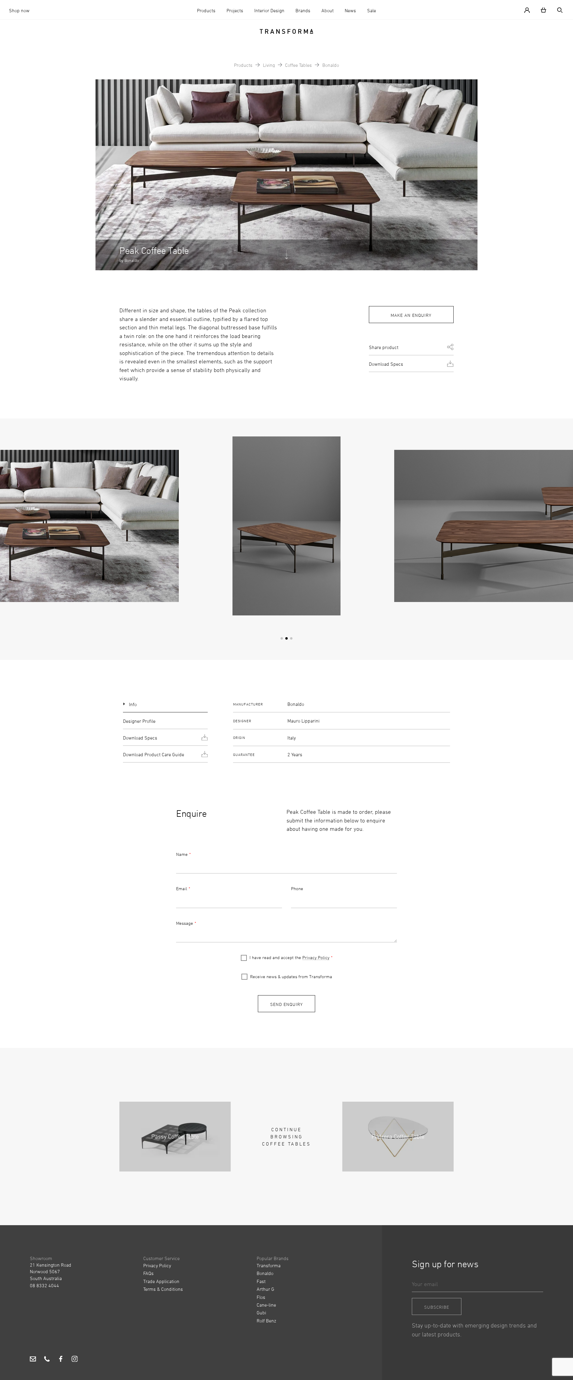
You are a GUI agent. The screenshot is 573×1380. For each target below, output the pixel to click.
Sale (371, 10)
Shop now (19, 10)
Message (184, 923)
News (350, 10)
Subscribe (436, 1307)
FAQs (148, 1273)
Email (181, 888)
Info (133, 704)
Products (206, 10)
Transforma (269, 1265)
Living (269, 65)
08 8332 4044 (44, 1285)
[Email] (33, 1359)
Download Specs (386, 364)
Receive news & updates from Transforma (291, 976)
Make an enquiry (411, 315)
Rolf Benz (266, 1320)
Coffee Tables (298, 65)
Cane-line (266, 1305)
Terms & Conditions (163, 1289)
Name (182, 854)
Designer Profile (139, 721)
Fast (261, 1281)
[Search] (557, 9)
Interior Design (269, 10)
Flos (261, 1297)
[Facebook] (61, 1359)
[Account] (529, 9)
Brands (302, 10)
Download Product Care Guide (153, 754)
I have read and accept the (289, 957)
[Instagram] (75, 1359)
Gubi (261, 1312)
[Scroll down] (286, 259)
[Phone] (47, 1359)
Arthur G (265, 1289)
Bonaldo (330, 65)
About (327, 10)
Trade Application (161, 1281)
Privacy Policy (315, 957)
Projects (235, 10)
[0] (543, 9)
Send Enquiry (286, 1004)
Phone (297, 888)
